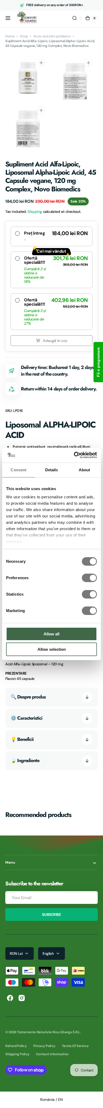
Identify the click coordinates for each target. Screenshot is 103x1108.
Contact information (52, 1054)
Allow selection (52, 649)
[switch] (89, 578)
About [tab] (84, 470)
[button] (8, 18)
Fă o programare (98, 362)
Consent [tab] (18, 470)
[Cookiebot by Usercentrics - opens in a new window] (74, 455)
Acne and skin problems (52, 36)
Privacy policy (44, 1046)
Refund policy (16, 1046)
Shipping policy (17, 1054)
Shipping (34, 211)
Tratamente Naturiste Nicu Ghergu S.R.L (48, 1032)
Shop (24, 36)
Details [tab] (51, 470)
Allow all (51, 634)
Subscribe (51, 914)
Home (10, 36)
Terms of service (75, 1046)
